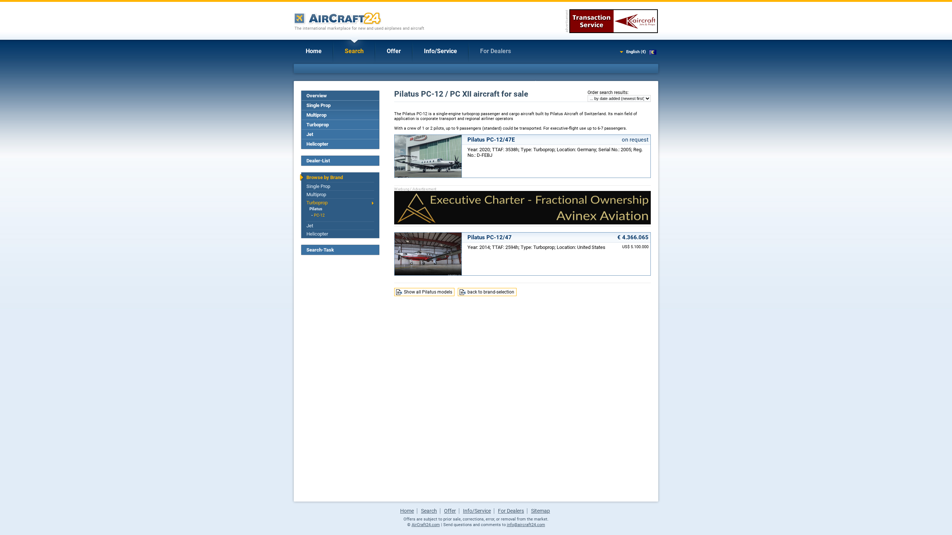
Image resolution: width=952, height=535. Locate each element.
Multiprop (316, 115)
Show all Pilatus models (428, 292)
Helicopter (317, 144)
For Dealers (495, 51)
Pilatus (315, 209)
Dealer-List (318, 160)
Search (354, 51)
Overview (316, 95)
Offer (394, 51)
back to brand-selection (490, 292)
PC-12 (319, 215)
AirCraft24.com (426, 524)
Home (314, 51)
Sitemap (540, 511)
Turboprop (317, 124)
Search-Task (320, 250)
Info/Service (440, 51)
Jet (309, 134)
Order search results (607, 92)
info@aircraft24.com (526, 524)
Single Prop (318, 105)
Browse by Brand (324, 177)
